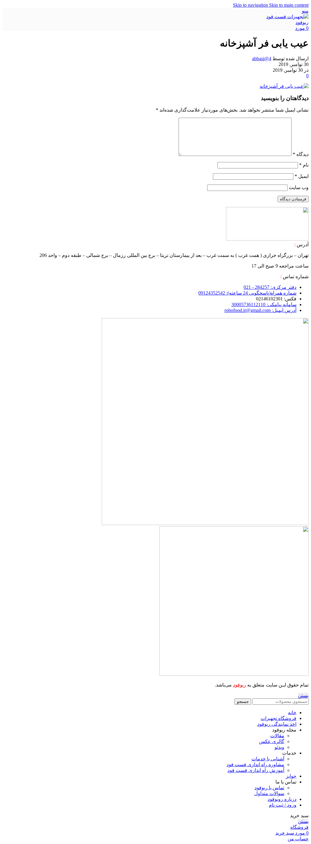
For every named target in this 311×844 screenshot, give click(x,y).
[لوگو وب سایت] (287, 22)
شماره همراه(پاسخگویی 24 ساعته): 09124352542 (247, 293)
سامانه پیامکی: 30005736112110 (263, 304)
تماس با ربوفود (269, 787)
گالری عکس (271, 741)
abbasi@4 (261, 58)
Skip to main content (289, 5)
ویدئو (279, 747)
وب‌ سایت (299, 187)
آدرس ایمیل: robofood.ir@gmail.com (260, 310)
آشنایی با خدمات (267, 758)
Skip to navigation (251, 5)
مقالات (277, 735)
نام (304, 165)
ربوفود (239, 684)
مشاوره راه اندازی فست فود (255, 764)
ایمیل (302, 176)
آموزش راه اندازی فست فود (255, 770)
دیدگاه (301, 154)
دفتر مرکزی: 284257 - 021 (270, 287)
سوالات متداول (269, 793)
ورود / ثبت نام (282, 805)
